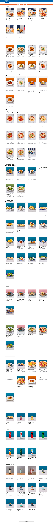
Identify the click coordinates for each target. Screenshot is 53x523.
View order (26, 521)
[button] (45, 1)
